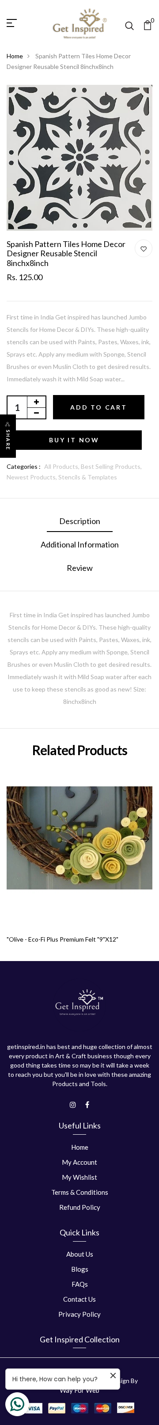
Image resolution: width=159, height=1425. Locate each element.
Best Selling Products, (111, 466)
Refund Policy (79, 1207)
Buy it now (74, 440)
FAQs (80, 1284)
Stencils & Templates (87, 477)
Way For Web (79, 1390)
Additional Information (80, 544)
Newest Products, (32, 477)
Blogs (79, 1269)
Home (15, 56)
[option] (79, 855)
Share (8, 440)
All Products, (62, 466)
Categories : (24, 466)
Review (80, 568)
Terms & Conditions (79, 1192)
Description (79, 521)
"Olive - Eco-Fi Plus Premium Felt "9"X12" (62, 939)
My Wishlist (79, 1177)
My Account (79, 1162)
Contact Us (79, 1299)
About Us (79, 1254)
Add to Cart (98, 407)
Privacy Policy (79, 1314)
